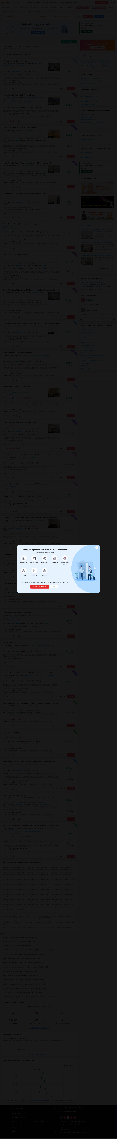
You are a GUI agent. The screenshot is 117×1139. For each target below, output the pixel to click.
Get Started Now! (38, 586)
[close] (96, 547)
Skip (54, 586)
